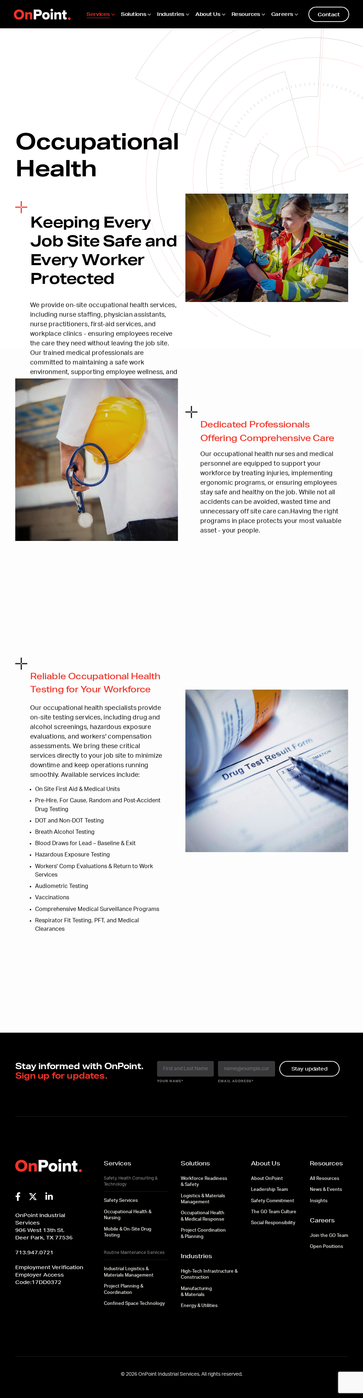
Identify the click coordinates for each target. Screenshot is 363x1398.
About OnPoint (267, 1178)
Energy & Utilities (199, 1305)
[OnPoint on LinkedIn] (49, 1196)
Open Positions (326, 1246)
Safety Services (121, 1200)
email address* (235, 1081)
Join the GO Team (329, 1235)
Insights (319, 1201)
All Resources (324, 1178)
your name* (170, 1081)
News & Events (326, 1189)
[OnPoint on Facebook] (18, 1196)
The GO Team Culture (273, 1212)
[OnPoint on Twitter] (33, 1196)
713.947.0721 (34, 1252)
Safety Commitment (272, 1201)
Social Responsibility (273, 1223)
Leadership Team (269, 1189)
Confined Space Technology (134, 1303)
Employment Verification (49, 1267)
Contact (329, 14)
